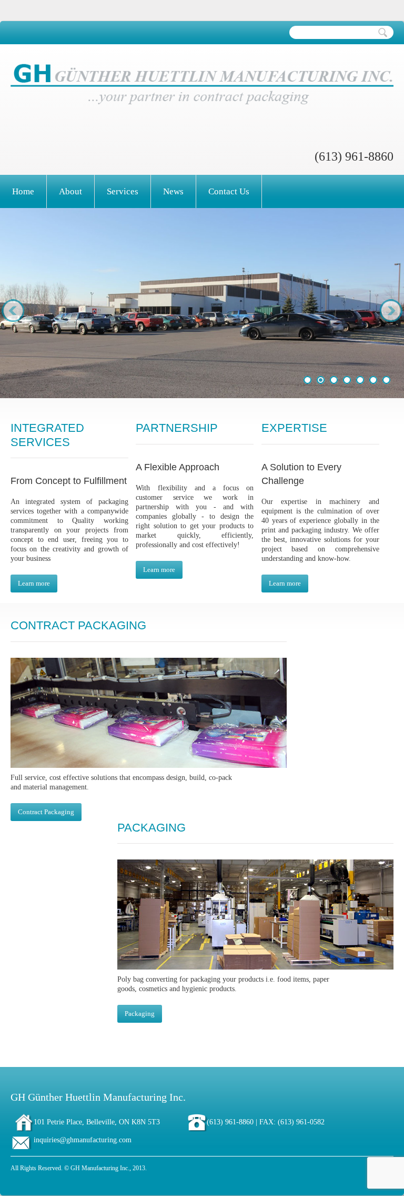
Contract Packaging (46, 812)
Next (390, 310)
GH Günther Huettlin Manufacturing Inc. (98, 1097)
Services (122, 191)
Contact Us (228, 191)
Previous (13, 310)
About (70, 191)
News (173, 191)
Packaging (140, 1013)
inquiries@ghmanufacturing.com (83, 1140)
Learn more (34, 583)
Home (23, 191)
